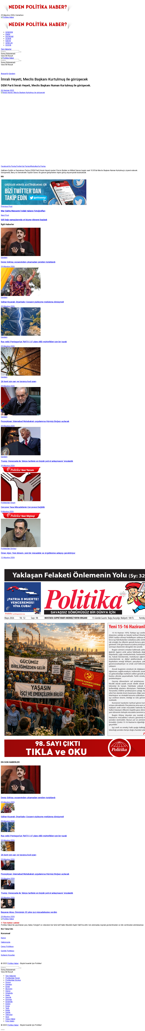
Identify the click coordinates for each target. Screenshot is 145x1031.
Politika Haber (13, 963)
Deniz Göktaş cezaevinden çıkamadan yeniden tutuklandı (28, 262)
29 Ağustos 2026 (8, 266)
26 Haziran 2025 (7, 90)
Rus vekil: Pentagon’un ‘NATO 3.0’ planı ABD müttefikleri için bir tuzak (34, 341)
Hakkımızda (11, 13)
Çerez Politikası (7, 946)
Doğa (7, 1006)
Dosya (8, 982)
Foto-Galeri (9, 1021)
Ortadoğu (9, 993)
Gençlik (8, 997)
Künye (3, 13)
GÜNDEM (9, 32)
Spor (7, 1017)
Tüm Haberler (6, 49)
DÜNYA (8, 39)
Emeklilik (9, 1002)
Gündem (12, 74)
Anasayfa (4, 74)
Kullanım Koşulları (8, 955)
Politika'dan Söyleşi (8, 549)
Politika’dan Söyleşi (13, 980)
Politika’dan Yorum (12, 978)
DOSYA (8, 45)
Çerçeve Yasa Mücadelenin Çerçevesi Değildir (23, 507)
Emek (7, 987)
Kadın (7, 995)
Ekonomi (8, 989)
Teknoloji (8, 1015)
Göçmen (8, 999)
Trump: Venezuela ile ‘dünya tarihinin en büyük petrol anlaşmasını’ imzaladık (37, 461)
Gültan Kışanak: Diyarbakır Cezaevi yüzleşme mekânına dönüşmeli (32, 302)
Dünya (7, 991)
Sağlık (7, 1012)
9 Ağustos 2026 (7, 511)
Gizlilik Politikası (7, 951)
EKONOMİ (9, 36)
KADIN (8, 41)
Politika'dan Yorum (8, 503)
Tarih (7, 1008)
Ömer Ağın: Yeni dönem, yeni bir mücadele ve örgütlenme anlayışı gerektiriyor (38, 553)
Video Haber (10, 1019)
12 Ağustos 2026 (8, 557)
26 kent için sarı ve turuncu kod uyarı (18, 381)
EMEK (7, 34)
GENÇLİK (9, 43)
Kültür (7, 1010)
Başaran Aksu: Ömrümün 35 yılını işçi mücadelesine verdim (29, 912)
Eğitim (7, 1004)
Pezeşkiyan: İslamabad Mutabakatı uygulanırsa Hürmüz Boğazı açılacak (35, 421)
